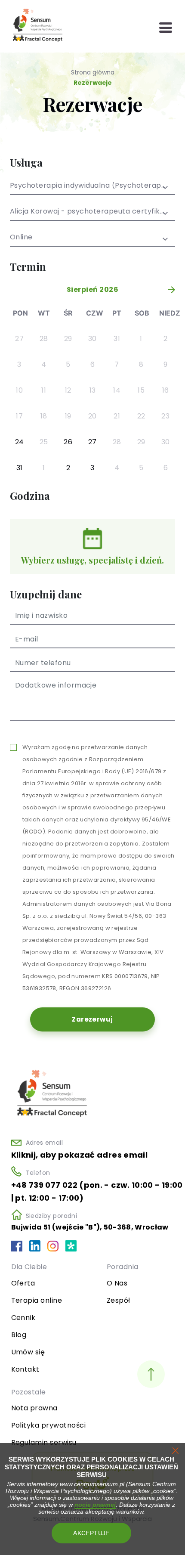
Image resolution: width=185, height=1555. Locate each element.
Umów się (28, 1352)
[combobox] (92, 188)
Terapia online (36, 1300)
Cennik (23, 1318)
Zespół (118, 1300)
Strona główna (92, 72)
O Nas (117, 1283)
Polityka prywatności (48, 1425)
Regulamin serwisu (44, 1442)
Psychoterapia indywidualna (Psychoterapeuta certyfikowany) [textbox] (92, 186)
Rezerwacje (93, 82)
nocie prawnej (95, 1504)
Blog (19, 1335)
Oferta (23, 1283)
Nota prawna (34, 1408)
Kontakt (25, 1369)
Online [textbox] (21, 238)
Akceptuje (91, 1533)
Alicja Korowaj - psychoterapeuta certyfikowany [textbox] (92, 212)
